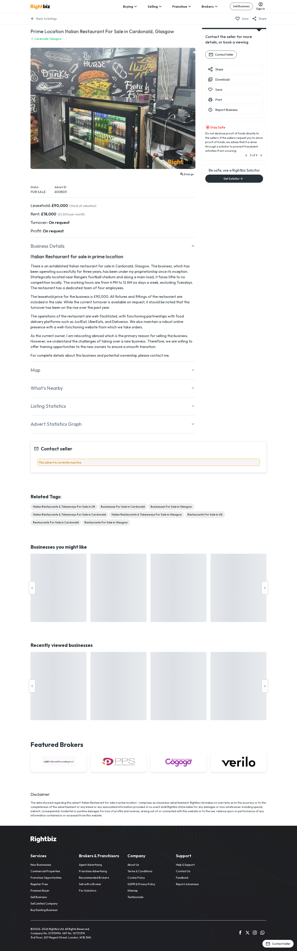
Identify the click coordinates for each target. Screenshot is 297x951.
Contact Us (183, 871)
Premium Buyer (40, 890)
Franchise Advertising (93, 871)
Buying (128, 6)
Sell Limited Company (44, 903)
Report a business (187, 884)
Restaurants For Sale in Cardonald (56, 522)
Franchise (179, 6)
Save (245, 19)
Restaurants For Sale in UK (205, 514)
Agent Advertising (90, 865)
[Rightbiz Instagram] (255, 933)
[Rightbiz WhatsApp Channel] (262, 933)
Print (218, 100)
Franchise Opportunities (46, 877)
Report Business (226, 110)
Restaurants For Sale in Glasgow (106, 522)
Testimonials (135, 897)
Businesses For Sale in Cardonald (123, 506)
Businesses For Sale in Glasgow (171, 506)
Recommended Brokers (94, 877)
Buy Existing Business (44, 910)
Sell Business (241, 6)
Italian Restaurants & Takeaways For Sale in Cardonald (69, 514)
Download (222, 79)
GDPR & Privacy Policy (141, 884)
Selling (153, 6)
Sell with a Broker (90, 884)
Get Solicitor (231, 178)
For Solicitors (87, 890)
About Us (133, 865)
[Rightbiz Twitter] (247, 933)
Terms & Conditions (139, 871)
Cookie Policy (136, 877)
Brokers (208, 6)
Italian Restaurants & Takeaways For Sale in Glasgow (147, 514)
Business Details (47, 246)
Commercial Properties (45, 871)
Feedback (182, 877)
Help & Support (185, 865)
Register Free (39, 884)
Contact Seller (224, 54)
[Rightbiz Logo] (43, 840)
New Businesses (41, 865)
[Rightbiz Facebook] (240, 933)
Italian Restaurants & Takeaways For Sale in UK (64, 506)
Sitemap (132, 890)
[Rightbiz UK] (40, 7)
